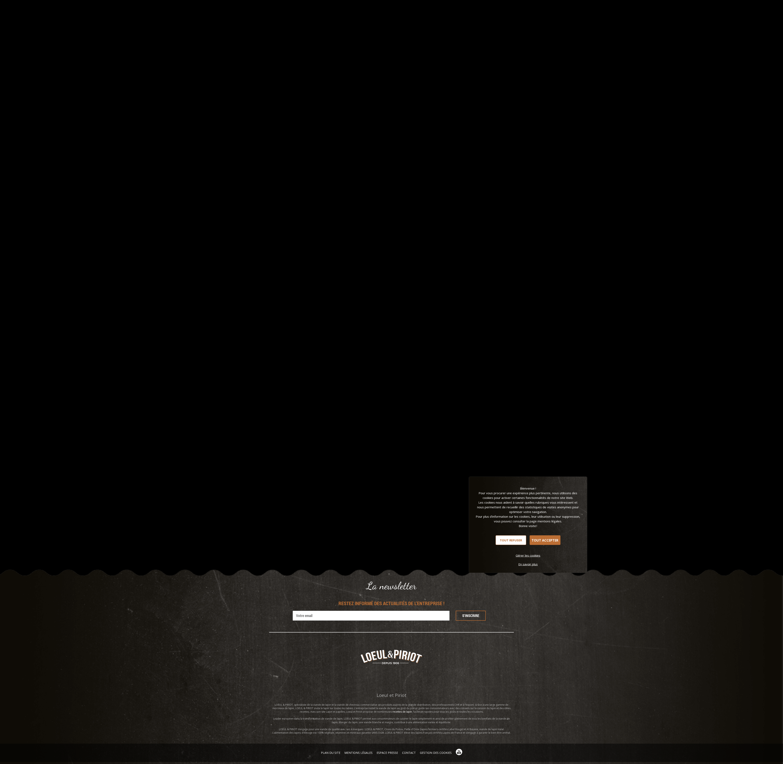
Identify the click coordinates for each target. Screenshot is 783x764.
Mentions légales (358, 753)
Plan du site (330, 753)
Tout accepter (545, 540)
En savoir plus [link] (528, 564)
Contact (409, 753)
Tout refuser (511, 540)
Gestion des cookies (436, 753)
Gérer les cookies (528, 555)
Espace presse (387, 753)
